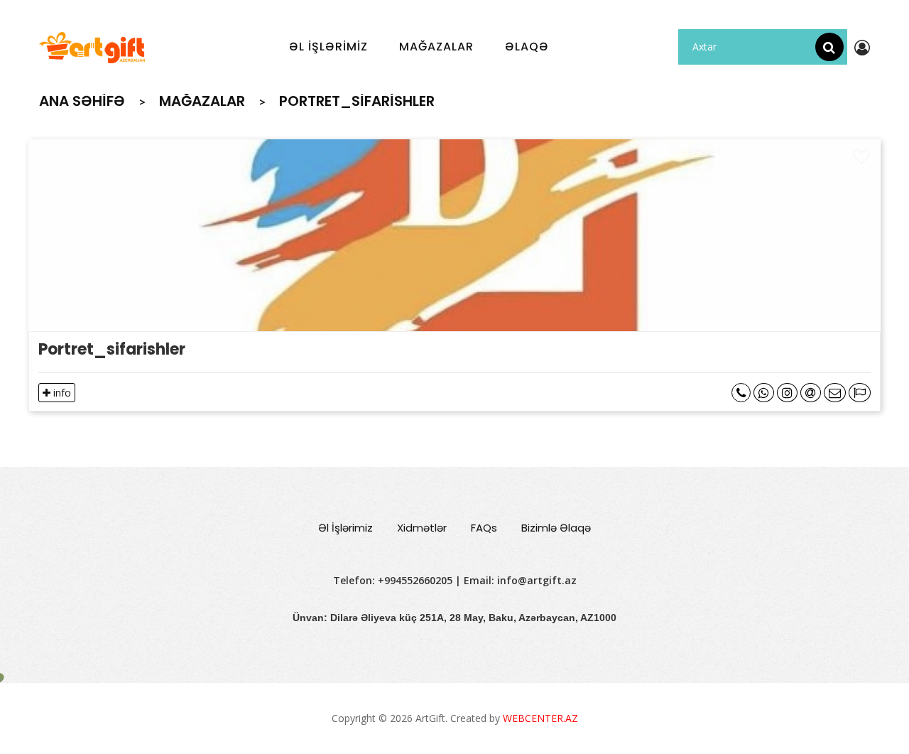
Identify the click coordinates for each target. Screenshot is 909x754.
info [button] (60, 392)
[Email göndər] (810, 392)
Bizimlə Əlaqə (556, 527)
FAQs (484, 527)
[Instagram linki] (787, 392)
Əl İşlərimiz (345, 527)
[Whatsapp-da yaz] (763, 392)
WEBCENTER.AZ (540, 718)
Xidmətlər (422, 527)
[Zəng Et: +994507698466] (741, 392)
